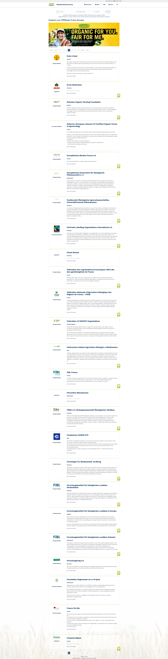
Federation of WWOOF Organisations (83, 321)
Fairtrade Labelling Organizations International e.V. (89, 227)
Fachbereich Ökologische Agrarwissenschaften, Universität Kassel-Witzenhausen (88, 201)
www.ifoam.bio (109, 1)
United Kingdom (71, 324)
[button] (54, 34)
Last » (87, 50)
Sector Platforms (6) (74, 16)
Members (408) (83, 15)
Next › (82, 50)
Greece (68, 641)
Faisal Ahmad (73, 252)
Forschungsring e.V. (75, 561)
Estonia (69, 105)
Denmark (69, 465)
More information (71, 76)
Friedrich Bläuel (74, 638)
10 (78, 50)
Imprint (82, 656)
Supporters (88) (101, 15)
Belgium (69, 514)
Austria (69, 59)
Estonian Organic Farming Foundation (84, 102)
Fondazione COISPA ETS (77, 435)
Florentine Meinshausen (77, 393)
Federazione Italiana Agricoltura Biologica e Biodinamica (92, 347)
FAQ (104, 4)
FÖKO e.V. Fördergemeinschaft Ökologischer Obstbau (91, 410)
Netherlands (70, 582)
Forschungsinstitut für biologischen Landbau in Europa (91, 511)
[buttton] (117, 4)
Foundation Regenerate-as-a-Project (83, 579)
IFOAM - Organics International (85, 658)
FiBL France (72, 372)
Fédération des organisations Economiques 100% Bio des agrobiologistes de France (90, 271)
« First (51, 50)
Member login (118, 1)
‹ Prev (55, 50)
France (68, 129)
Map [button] (97, 4)
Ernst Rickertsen (74, 85)
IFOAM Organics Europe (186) (88, 16)
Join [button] (111, 4)
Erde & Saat (72, 56)
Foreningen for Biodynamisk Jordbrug (84, 462)
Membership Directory (65, 4)
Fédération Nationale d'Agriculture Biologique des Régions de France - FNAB (89, 293)
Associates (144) (92, 15)
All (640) (65, 15)
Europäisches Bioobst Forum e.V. (81, 155)
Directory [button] (88, 4)
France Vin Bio (73, 608)
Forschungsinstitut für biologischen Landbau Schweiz (91, 537)
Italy (68, 350)
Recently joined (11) (73, 15)
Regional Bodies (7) (63, 16)
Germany (69, 88)
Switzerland (70, 178)
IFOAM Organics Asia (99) (103, 16)
